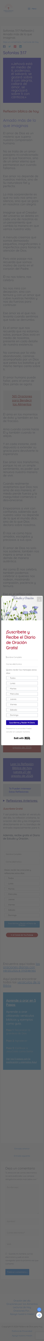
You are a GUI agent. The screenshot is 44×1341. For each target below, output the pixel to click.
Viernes (13, 704)
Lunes (12, 683)
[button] (22, 692)
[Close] (39, 599)
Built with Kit (22, 738)
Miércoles (14, 694)
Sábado (13, 710)
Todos (13, 678)
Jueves (13, 699)
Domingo (14, 715)
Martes (13, 688)
